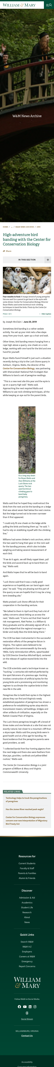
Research (27, 912)
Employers (27, 951)
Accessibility (27, 1062)
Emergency (27, 961)
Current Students (27, 863)
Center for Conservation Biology (19, 368)
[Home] (19, 5)
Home (5, 227)
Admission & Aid (27, 897)
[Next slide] (49, 282)
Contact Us (27, 1035)
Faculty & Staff (27, 868)
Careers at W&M (27, 956)
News (27, 922)
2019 (38, 227)
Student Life (27, 907)
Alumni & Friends (27, 878)
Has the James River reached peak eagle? (25, 809)
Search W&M (27, 942)
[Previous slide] (5, 282)
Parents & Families (27, 873)
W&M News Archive (27, 116)
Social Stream (27, 1019)
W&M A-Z (27, 946)
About (27, 917)
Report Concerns (27, 966)
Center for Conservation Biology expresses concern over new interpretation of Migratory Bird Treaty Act (26, 820)
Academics (27, 902)
